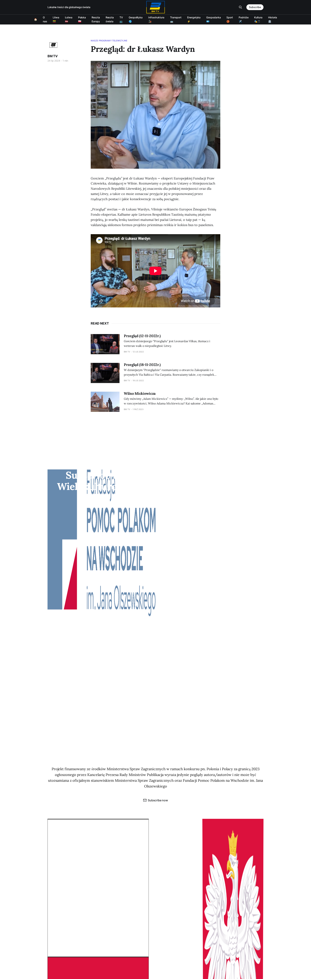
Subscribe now (158, 800)
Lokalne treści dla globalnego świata (69, 7)
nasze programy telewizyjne (109, 40)
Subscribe (255, 7)
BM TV (53, 56)
